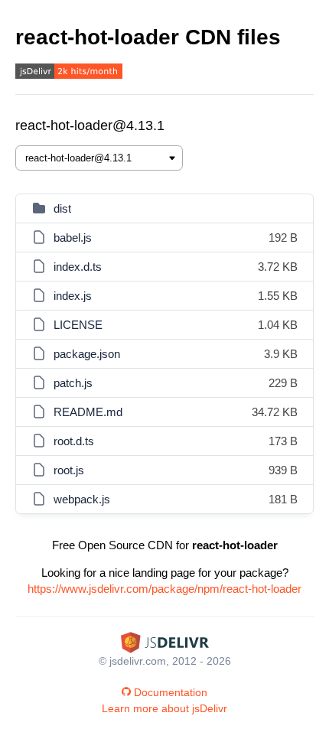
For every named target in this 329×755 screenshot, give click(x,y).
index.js (73, 295)
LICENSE (78, 324)
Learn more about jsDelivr (164, 708)
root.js (69, 470)
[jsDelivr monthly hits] (68, 73)
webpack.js (82, 499)
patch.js (73, 382)
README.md (88, 411)
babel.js (73, 237)
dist (62, 208)
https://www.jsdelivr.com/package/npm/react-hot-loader (164, 588)
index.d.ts (78, 266)
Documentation (170, 692)
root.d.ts (74, 440)
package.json (87, 353)
